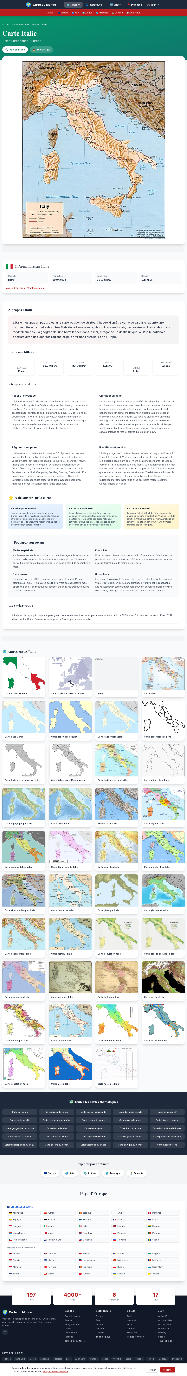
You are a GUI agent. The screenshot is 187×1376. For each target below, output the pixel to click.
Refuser (152, 1369)
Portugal (58, 1359)
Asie (98, 1320)
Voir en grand (15, 49)
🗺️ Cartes (71, 4)
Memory (162, 1332)
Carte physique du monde (93, 1136)
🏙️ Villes (115, 4)
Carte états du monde (130, 1128)
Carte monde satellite (20, 1120)
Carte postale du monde (20, 1136)
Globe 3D (162, 1316)
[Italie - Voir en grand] (93, 150)
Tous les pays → (104, 1336)
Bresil (128, 1359)
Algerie (139, 1359)
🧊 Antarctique (133, 12)
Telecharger (41, 49)
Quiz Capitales (165, 1320)
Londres (131, 1328)
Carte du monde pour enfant (56, 1120)
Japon (105, 1359)
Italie (68, 1359)
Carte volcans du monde (93, 1120)
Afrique (99, 1324)
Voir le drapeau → (16, 288)
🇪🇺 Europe (63, 12)
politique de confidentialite (55, 1371)
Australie (117, 1359)
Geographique (72, 1324)
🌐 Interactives (93, 4)
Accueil (5, 24)
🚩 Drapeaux (135, 4)
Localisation (163, 1328)
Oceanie (100, 1332)
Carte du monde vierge (56, 1112)
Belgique (163, 1359)
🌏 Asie (75, 12)
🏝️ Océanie (117, 12)
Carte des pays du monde (93, 1112)
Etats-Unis (20, 1359)
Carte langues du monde (130, 1136)
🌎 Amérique (102, 12)
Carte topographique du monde (20, 1144)
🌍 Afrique (87, 12)
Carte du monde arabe (130, 1120)
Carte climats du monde (167, 1120)
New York (131, 1320)
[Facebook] (5, 1332)
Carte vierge (71, 1332)
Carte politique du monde (130, 1144)
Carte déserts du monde (57, 1144)
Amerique (100, 1328)
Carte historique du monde (93, 1144)
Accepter (167, 1369)
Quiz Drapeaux (165, 1324)
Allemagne (80, 1359)
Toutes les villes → (136, 1336)
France (7, 1359)
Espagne (44, 1359)
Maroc (33, 1359)
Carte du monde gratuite (130, 1112)
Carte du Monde (72, 1316)
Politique (69, 1336)
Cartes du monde (20, 24)
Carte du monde (20, 1112)
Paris (129, 1316)
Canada (94, 1359)
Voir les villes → (36, 288)
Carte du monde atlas (56, 1128)
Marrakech (132, 1332)
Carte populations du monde (167, 1136)
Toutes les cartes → (75, 1341)
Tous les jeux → (166, 1341)
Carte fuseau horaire (167, 1144)
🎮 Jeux (151, 4)
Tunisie (150, 1359)
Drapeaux (177, 1359)
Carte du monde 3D (167, 1112)
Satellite (68, 1320)
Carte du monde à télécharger (167, 1128)
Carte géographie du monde (20, 1128)
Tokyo (130, 1324)
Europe (35, 24)
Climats (68, 1328)
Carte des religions (93, 1128)
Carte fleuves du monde (56, 1136)
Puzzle (161, 1336)
